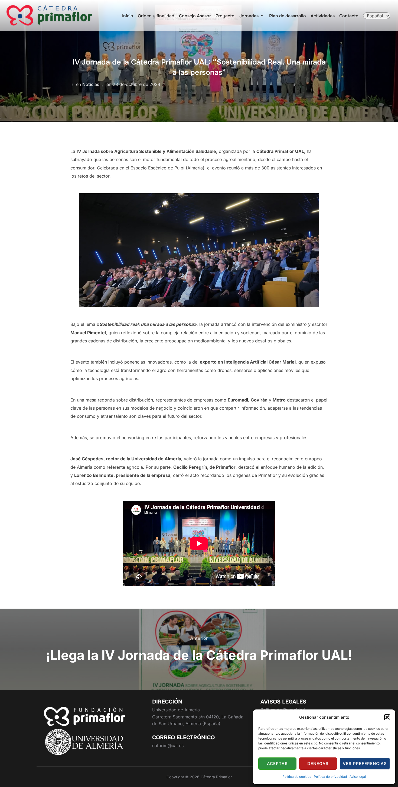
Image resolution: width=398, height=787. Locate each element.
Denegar (318, 763)
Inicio (127, 16)
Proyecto (225, 16)
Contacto (348, 16)
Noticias (90, 84)
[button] (387, 717)
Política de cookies (296, 777)
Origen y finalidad (156, 16)
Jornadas (249, 16)
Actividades (323, 16)
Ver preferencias (365, 763)
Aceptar (277, 763)
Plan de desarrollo (287, 16)
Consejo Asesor (195, 16)
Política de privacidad (330, 777)
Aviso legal (358, 777)
